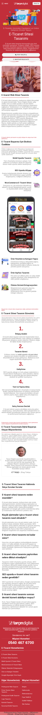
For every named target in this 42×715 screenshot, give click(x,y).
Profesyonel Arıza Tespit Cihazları (16, 712)
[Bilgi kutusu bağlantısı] (21, 186)
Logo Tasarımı (6, 699)
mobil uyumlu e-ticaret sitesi (28, 354)
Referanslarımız (27, 693)
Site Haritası (26, 704)
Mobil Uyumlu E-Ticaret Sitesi (11, 661)
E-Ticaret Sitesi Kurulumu (10, 658)
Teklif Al (36, 3)
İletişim (24, 687)
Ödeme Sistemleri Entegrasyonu (12, 668)
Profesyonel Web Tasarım (10, 687)
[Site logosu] (21, 3)
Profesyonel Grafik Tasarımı (10, 695)
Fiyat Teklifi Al (26, 697)
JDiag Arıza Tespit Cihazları (25, 714)
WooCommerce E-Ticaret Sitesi (12, 665)
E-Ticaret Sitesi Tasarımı (9, 654)
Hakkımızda (26, 690)
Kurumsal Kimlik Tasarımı (10, 706)
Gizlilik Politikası (27, 700)
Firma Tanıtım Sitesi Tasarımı (8, 691)
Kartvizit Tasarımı (7, 702)
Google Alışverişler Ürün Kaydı (11, 675)
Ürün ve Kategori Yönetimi (10, 672)
